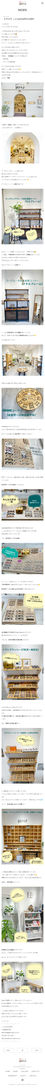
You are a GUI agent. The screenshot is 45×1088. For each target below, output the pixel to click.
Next (36, 1050)
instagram (22, 1080)
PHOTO (23, 1076)
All (22, 1050)
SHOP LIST (36, 1071)
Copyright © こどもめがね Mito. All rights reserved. (22, 1084)
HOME (7, 1071)
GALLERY (24, 1071)
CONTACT (33, 1076)
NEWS (15, 1071)
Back (8, 1050)
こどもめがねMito (22, 3)
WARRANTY (12, 1076)
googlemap (22, 1068)
